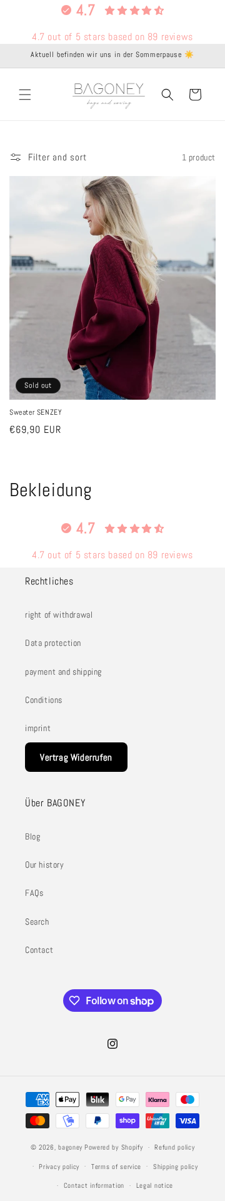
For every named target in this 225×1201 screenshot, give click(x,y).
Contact (39, 949)
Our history (44, 864)
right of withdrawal (58, 614)
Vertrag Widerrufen (76, 757)
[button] (25, 94)
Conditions (43, 699)
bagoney (70, 1147)
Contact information (94, 1185)
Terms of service (116, 1166)
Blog (32, 836)
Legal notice (154, 1185)
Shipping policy (175, 1166)
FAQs (34, 892)
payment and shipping (63, 671)
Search (37, 921)
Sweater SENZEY (35, 412)
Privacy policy (59, 1166)
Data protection (53, 642)
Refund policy (174, 1147)
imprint (38, 728)
